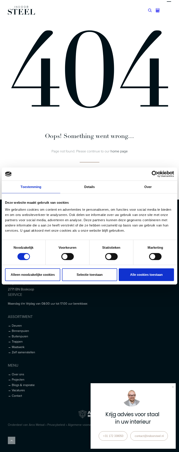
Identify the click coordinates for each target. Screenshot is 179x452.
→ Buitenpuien (18, 336)
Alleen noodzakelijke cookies (33, 274)
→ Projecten (16, 379)
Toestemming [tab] (31, 187)
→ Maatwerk (16, 347)
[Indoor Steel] (21, 10)
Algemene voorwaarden (84, 425)
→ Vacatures (16, 390)
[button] (169, 10)
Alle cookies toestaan (146, 274)
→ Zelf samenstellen (21, 352)
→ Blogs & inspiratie (21, 385)
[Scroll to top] (11, 440)
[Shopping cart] (156, 10)
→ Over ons (16, 374)
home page (119, 151)
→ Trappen (15, 341)
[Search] (148, 10)
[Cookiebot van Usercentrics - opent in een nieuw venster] (155, 174)
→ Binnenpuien (18, 331)
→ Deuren (15, 325)
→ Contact (15, 395)
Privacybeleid (56, 425)
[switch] (67, 256)
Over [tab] (148, 187)
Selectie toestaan (90, 274)
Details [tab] (89, 187)
